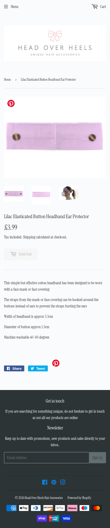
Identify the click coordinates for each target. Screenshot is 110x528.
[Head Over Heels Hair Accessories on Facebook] (45, 483)
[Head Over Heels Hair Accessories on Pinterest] (54, 483)
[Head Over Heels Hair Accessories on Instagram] (62, 483)
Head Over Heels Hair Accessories (44, 497)
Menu (14, 6)
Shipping (29, 237)
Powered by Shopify (79, 497)
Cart (102, 6)
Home (7, 79)
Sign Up (97, 457)
